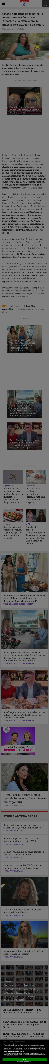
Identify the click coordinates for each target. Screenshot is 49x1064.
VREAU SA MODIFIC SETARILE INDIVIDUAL (24, 1061)
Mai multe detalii (35, 1044)
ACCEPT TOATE (24, 1059)
